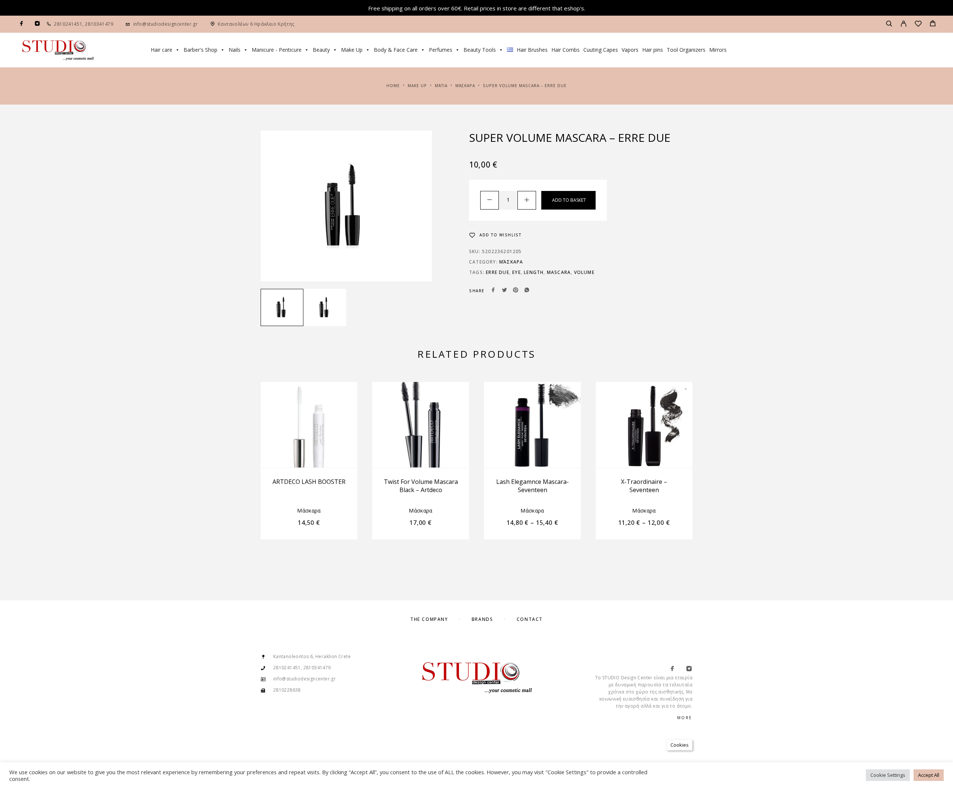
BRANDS (482, 619)
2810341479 (99, 24)
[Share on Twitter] (504, 290)
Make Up (352, 49)
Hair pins (652, 49)
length (534, 272)
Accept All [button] (928, 775)
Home (393, 85)
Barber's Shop (200, 49)
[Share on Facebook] (493, 290)
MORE (684, 717)
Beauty (321, 49)
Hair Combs (565, 49)
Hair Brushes (532, 49)
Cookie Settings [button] (887, 775)
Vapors (630, 49)
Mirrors (718, 49)
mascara (559, 272)
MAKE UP (417, 85)
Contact (530, 619)
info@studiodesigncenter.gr (165, 24)
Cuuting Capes (600, 49)
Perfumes (440, 49)
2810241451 (68, 24)
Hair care (161, 49)
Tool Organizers (686, 49)
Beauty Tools (479, 49)
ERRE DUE (497, 272)
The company (429, 619)
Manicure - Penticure (277, 49)
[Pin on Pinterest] (515, 290)
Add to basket (569, 200)
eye (516, 272)
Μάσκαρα (465, 85)
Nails (234, 49)
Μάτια (441, 85)
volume (584, 272)
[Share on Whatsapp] (526, 290)
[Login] (903, 24)
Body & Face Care (396, 49)
